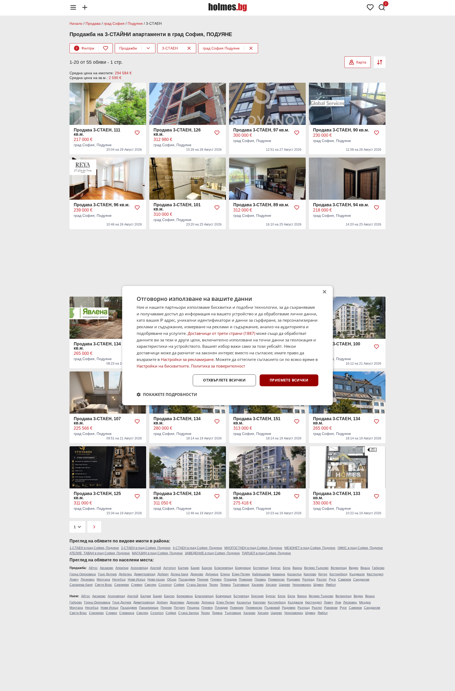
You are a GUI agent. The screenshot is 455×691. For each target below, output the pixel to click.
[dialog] (227, 345)
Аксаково (106, 568)
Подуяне (135, 23)
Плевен (216, 579)
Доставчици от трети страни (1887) (221, 333)
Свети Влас (103, 584)
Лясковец (88, 579)
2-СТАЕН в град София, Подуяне (146, 548)
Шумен (318, 584)
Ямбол (331, 584)
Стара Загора (196, 584)
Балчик (183, 568)
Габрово (378, 568)
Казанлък (294, 574)
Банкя (195, 568)
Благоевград (223, 568)
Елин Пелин (241, 574)
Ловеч (74, 579)
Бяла (286, 568)
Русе (332, 579)
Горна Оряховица (83, 574)
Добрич (163, 574)
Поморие (246, 579)
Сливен (136, 584)
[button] (167, 394)
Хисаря (271, 584)
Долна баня (179, 574)
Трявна (225, 584)
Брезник (257, 596)
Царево (284, 584)
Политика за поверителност (218, 366)
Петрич (179, 607)
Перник (202, 579)
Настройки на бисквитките (163, 366)
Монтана (103, 579)
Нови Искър (136, 579)
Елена (225, 574)
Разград (308, 579)
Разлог (321, 579)
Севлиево (121, 584)
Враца (365, 568)
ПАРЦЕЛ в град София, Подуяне (266, 553)
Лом (338, 602)
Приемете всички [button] (289, 380)
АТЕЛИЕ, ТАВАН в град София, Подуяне (100, 553)
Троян (213, 584)
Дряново (196, 574)
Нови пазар (156, 579)
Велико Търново (316, 568)
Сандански (361, 579)
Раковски (331, 607)
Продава (93, 23)
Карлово (310, 574)
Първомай (272, 607)
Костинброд (338, 574)
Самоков (344, 579)
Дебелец (125, 574)
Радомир (293, 579)
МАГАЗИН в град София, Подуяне (157, 553)
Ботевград (261, 568)
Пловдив (230, 579)
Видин (353, 568)
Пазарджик (187, 579)
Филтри (85, 48)
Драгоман (177, 602)
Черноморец (301, 584)
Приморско (276, 579)
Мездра (365, 602)
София (179, 584)
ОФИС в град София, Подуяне (360, 548)
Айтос (93, 568)
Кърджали (357, 574)
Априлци (121, 568)
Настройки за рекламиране (187, 359)
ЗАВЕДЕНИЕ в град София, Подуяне (212, 553)
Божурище (243, 568)
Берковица (185, 596)
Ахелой (155, 568)
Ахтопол (169, 568)
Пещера (193, 607)
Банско (207, 568)
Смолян (150, 584)
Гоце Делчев (107, 574)
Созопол (165, 584)
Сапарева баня (81, 584)
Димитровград (144, 574)
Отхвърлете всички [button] (224, 380)
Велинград (339, 568)
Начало (76, 23)
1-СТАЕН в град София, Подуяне (94, 548)
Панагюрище (149, 607)
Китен (322, 574)
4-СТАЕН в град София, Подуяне (197, 548)
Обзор (171, 579)
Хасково (257, 584)
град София (114, 23)
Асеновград (139, 568)
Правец (260, 579)
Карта (361, 62)
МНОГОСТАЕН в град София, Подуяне (253, 548)
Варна (297, 568)
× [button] (324, 292)
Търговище (241, 584)
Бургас (276, 568)
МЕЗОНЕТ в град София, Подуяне (309, 548)
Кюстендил (375, 574)
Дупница (211, 574)
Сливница (126, 613)
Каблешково (261, 574)
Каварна (279, 574)
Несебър (119, 579)
